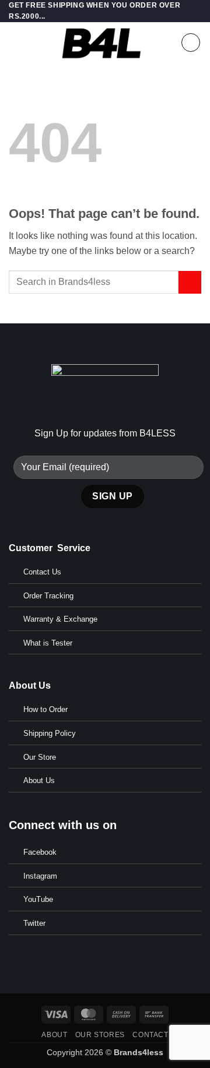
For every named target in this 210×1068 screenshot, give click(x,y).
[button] (16, 43)
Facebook (40, 852)
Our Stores (100, 1035)
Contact (150, 1035)
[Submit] (189, 282)
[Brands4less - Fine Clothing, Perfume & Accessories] (102, 42)
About (54, 1035)
